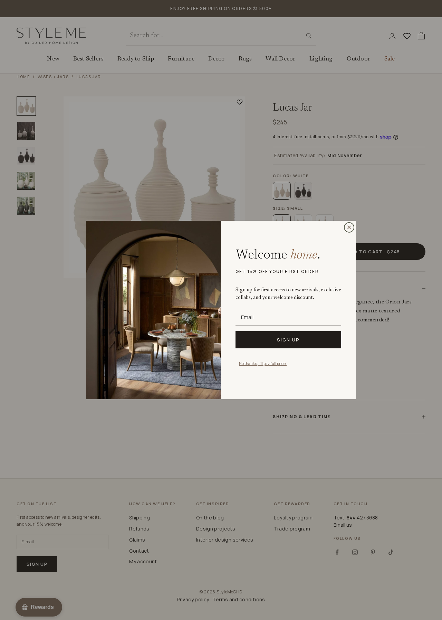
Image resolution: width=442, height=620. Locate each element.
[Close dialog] (349, 227)
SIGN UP (288, 340)
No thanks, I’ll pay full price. (263, 363)
